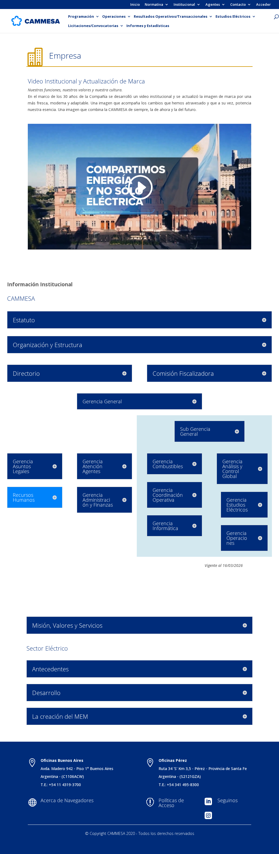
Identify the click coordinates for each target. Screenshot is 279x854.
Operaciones (114, 16)
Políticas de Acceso (171, 802)
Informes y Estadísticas (147, 26)
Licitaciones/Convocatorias (93, 26)
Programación (81, 16)
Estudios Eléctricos (233, 16)
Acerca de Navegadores (67, 800)
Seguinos (227, 800)
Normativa (154, 5)
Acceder (263, 5)
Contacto (238, 5)
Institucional (184, 5)
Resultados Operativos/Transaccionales (170, 16)
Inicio (135, 5)
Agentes (212, 5)
